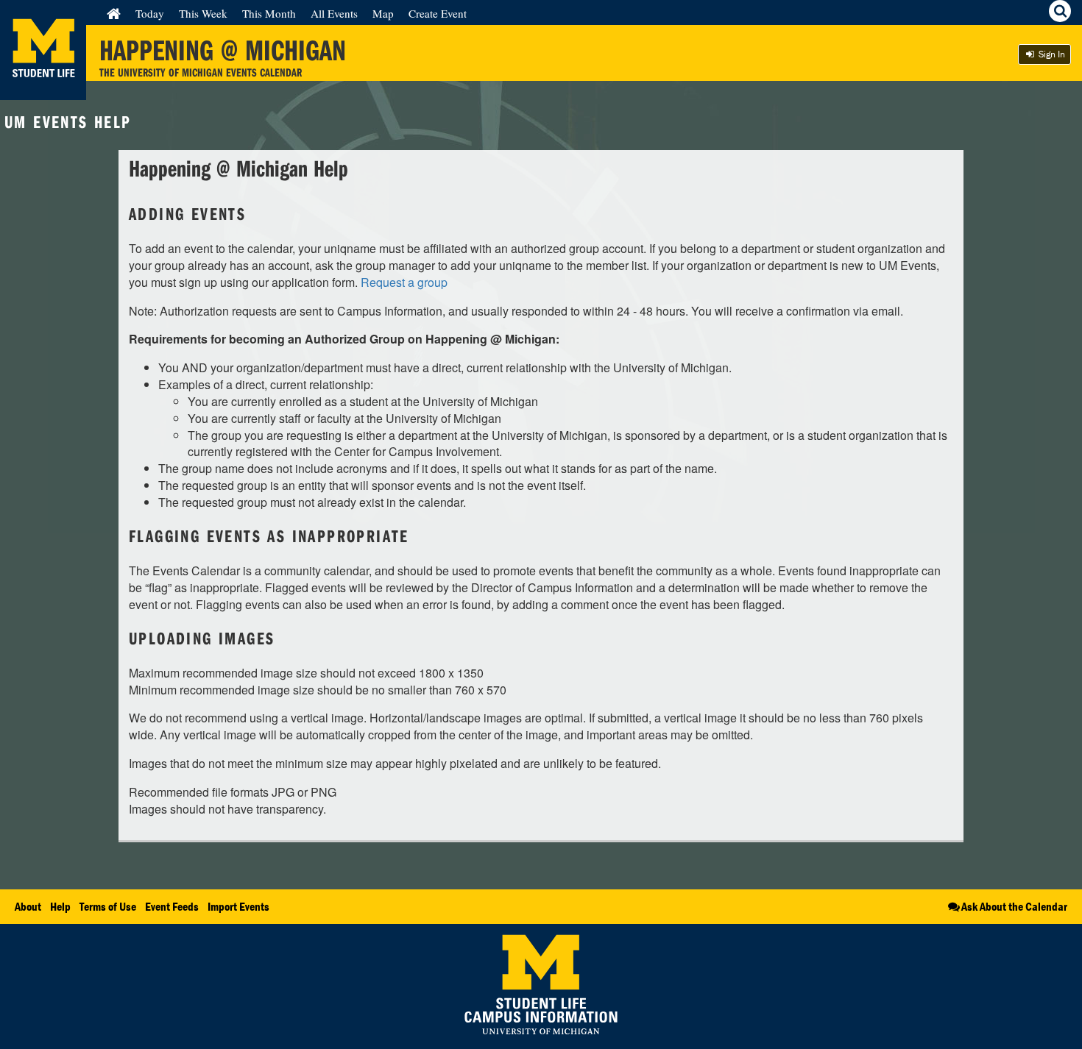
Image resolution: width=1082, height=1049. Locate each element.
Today (149, 13)
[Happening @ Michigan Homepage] (43, 90)
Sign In (1050, 54)
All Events (334, 13)
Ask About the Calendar (1014, 906)
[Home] (114, 13)
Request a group (404, 282)
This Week (203, 13)
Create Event (438, 13)
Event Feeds (172, 906)
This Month (269, 13)
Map (383, 13)
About (28, 906)
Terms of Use (107, 906)
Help (60, 906)
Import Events (238, 906)
